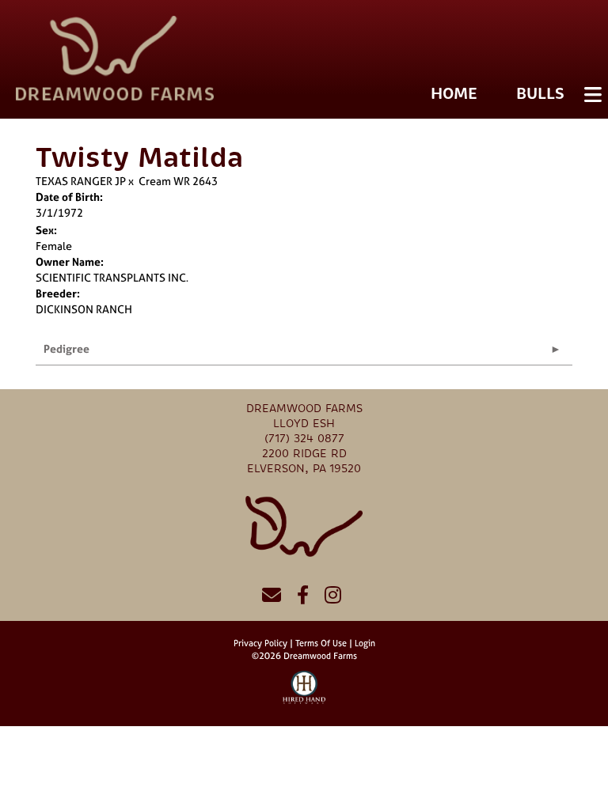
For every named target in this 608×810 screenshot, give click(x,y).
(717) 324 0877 (304, 438)
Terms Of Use (321, 643)
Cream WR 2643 (178, 180)
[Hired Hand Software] (304, 694)
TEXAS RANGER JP (81, 180)
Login (365, 643)
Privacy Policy (260, 643)
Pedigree (66, 348)
